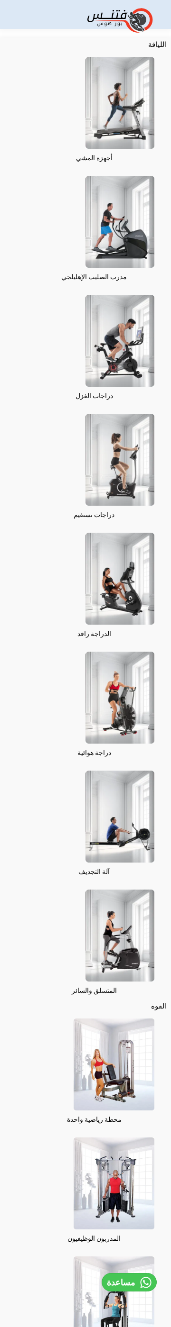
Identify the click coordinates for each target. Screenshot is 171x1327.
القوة (159, 1006)
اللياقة (157, 44)
